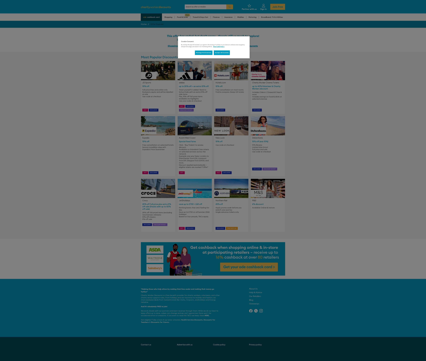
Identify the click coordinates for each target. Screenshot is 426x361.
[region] (214, 47)
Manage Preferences (203, 52)
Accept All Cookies (222, 52)
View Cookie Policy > (219, 46)
